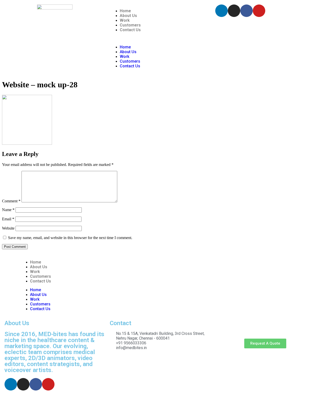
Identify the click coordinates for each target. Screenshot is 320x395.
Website (8, 228)
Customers (130, 25)
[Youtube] (259, 10)
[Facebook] (246, 10)
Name (8, 210)
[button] (160, 38)
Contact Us (130, 29)
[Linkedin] (221, 10)
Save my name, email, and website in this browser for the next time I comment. (70, 238)
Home (125, 10)
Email (8, 219)
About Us (128, 15)
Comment (11, 201)
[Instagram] (234, 10)
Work (125, 20)
